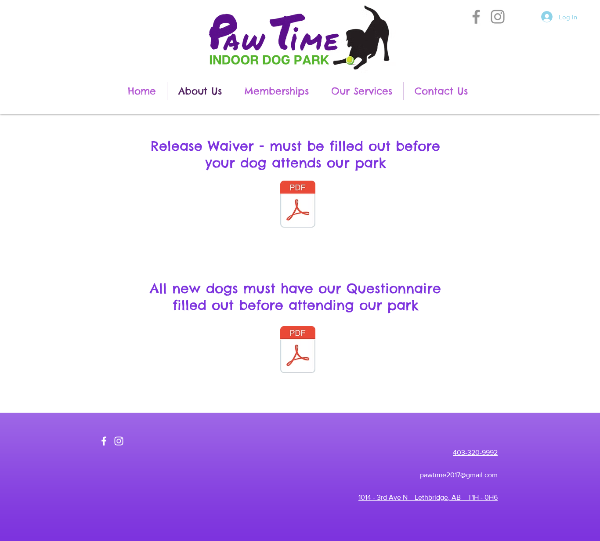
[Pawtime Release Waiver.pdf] (298, 205)
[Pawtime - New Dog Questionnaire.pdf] (298, 350)
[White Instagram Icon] (119, 441)
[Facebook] (476, 16)
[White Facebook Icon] (104, 441)
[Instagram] (497, 16)
